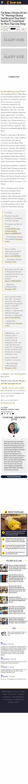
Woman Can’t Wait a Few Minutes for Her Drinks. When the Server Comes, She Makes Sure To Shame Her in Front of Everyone (18, 567)
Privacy (4, 694)
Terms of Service (12, 694)
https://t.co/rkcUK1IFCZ (12, 317)
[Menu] (2, 2)
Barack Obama (4, 409)
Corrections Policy (7, 699)
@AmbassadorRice (11, 231)
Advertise (22, 691)
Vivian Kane (5, 26)
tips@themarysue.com (8, 403)
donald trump (11, 409)
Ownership (10, 702)
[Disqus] (14, 660)
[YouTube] (13, 414)
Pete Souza (18, 374)
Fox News (17, 409)
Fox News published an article (10, 91)
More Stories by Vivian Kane (14, 476)
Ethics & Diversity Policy (18, 696)
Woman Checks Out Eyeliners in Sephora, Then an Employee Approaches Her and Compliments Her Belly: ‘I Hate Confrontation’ (18, 620)
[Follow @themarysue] (2, 414)
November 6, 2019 (10, 262)
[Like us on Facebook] (5, 414)
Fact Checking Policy (18, 699)
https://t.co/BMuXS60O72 (13, 281)
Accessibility (21, 694)
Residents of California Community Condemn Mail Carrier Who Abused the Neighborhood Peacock (18, 599)
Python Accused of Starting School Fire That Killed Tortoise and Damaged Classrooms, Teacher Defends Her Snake (15, 533)
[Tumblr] (10, 414)
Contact (17, 702)
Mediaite (6, 374)
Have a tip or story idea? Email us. (17, 632)
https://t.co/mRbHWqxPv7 (13, 233)
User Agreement (7, 696)
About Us (16, 691)
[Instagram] (8, 414)
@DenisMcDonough (13, 229)
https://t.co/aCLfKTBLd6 (13, 256)
